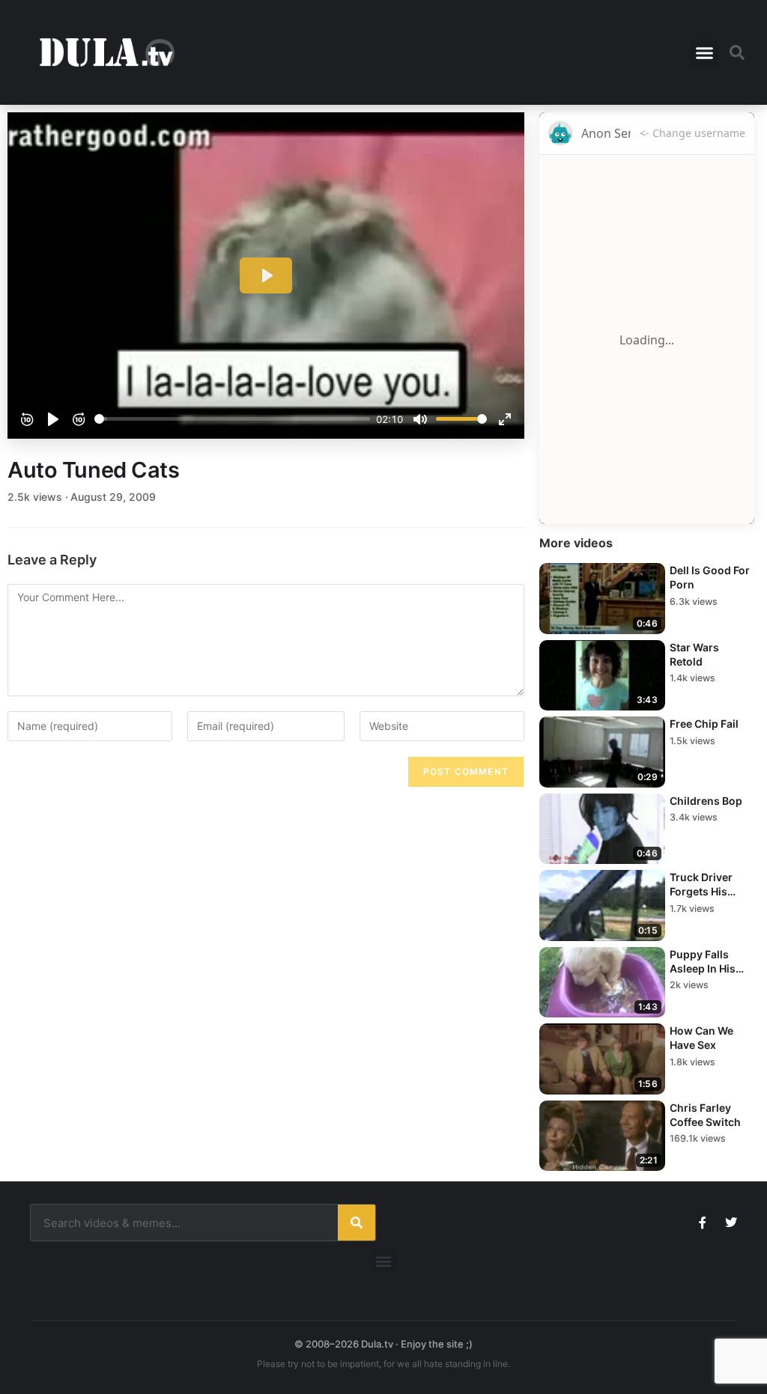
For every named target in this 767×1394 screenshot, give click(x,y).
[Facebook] (703, 1223)
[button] (705, 52)
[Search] (356, 1223)
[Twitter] (731, 1223)
